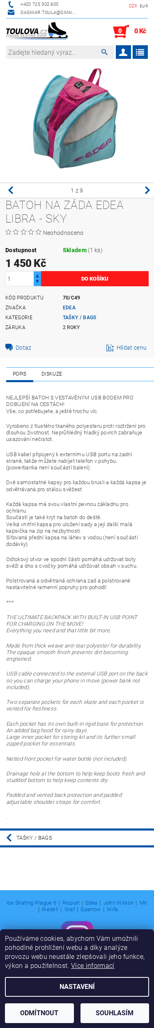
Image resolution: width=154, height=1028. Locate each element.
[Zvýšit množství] (37, 275)
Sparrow (90, 909)
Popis (20, 374)
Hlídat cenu (132, 347)
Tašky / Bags (80, 317)
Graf (69, 909)
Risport (71, 903)
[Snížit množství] (37, 282)
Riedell (50, 909)
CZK (133, 6)
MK (144, 903)
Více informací (92, 966)
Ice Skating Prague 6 (31, 903)
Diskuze (51, 374)
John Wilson (118, 903)
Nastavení (77, 987)
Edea (69, 308)
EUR (144, 6)
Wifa (112, 909)
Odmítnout (39, 1013)
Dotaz (24, 347)
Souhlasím (114, 1013)
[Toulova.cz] (37, 31)
